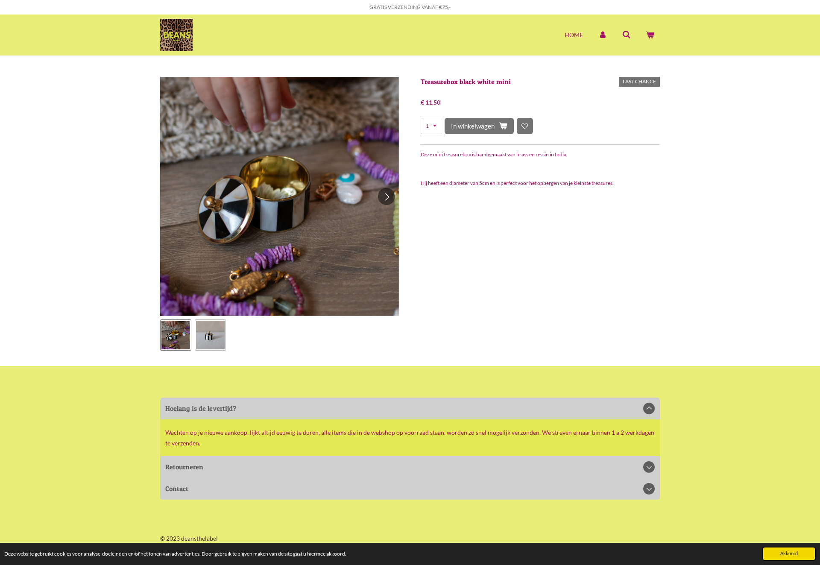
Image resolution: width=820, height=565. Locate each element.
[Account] (602, 35)
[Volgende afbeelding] (386, 196)
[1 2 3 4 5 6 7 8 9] (431, 126)
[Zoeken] (626, 35)
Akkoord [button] (789, 553)
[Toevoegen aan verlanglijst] (525, 126)
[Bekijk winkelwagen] (650, 35)
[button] (175, 335)
